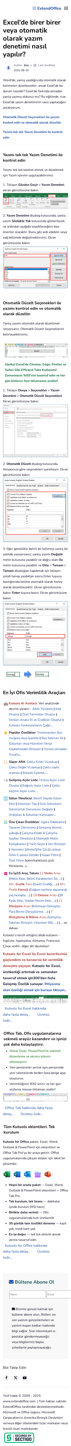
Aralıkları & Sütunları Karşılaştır (31, 815)
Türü (28, 884)
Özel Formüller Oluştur (38, 714)
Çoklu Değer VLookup (24, 767)
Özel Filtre (16, 860)
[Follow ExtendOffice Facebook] (6, 1377)
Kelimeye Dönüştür (46, 906)
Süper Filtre (50, 855)
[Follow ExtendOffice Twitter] (15, 1377)
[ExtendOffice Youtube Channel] (24, 1377)
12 (42, 873)
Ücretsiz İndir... (32, 1114)
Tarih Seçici (37, 844)
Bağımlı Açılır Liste (35, 785)
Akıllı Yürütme (42, 709)
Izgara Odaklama (52, 822)
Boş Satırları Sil (52, 738)
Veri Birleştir (57, 844)
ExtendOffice (49, 8)
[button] (66, 8)
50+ (12, 884)
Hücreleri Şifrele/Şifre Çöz (29, 849)
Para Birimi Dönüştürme (26, 912)
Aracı (57, 873)
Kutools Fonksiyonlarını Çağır (29, 725)
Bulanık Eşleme (33, 773)
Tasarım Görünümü (22, 827)
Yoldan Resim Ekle (38, 901)
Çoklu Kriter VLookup (42, 762)
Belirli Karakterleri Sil (42, 879)
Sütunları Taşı (27, 804)
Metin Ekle (17, 879)
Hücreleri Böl (43, 923)
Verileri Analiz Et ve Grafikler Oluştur (35, 720)
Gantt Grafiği (43, 884)
